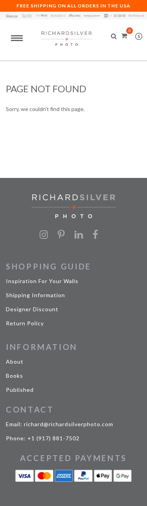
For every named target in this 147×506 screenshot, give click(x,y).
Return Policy (25, 323)
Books (14, 375)
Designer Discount (32, 309)
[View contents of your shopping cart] (124, 35)
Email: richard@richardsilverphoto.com (59, 424)
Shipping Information (35, 295)
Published (20, 389)
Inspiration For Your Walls (42, 281)
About (15, 361)
